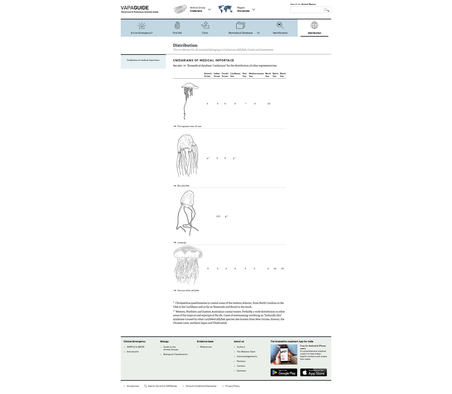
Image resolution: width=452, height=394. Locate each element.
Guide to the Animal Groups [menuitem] (170, 348)
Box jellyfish (183, 185)
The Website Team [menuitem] (246, 351)
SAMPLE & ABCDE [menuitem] (135, 347)
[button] (180, 9)
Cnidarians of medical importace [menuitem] (143, 60)
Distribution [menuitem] (314, 33)
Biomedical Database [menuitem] (241, 33)
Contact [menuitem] (241, 366)
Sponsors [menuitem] (241, 370)
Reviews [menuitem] (241, 361)
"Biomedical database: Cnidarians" (206, 65)
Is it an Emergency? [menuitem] (142, 33)
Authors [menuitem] (241, 347)
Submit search (326, 9)
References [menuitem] (206, 347)
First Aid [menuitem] (177, 33)
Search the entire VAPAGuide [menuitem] (162, 386)
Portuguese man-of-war (189, 126)
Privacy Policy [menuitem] (232, 386)
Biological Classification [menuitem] (175, 354)
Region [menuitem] (243, 9)
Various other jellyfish (188, 290)
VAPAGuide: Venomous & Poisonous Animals (139, 9)
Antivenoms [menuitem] (133, 351)
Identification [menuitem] (280, 33)
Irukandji (181, 242)
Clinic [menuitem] (205, 33)
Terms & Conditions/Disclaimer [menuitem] (201, 386)
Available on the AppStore (313, 372)
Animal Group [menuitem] (197, 9)
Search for (303, 4)
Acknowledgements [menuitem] (247, 356)
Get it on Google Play (283, 372)
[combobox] (310, 10)
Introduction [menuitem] (133, 386)
